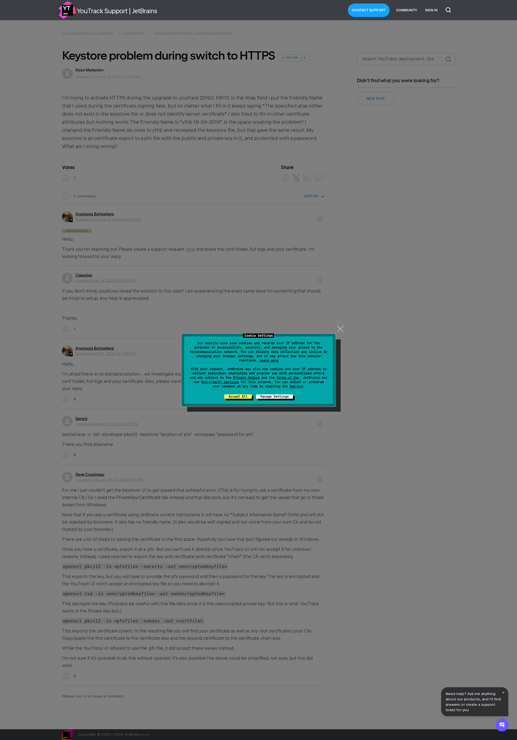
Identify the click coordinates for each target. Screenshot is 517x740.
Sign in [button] (431, 10)
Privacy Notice (246, 378)
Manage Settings (274, 396)
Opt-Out (296, 386)
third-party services (220, 382)
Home (67, 10)
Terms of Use (288, 378)
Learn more (269, 360)
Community (406, 10)
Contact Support (369, 10)
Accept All (238, 396)
